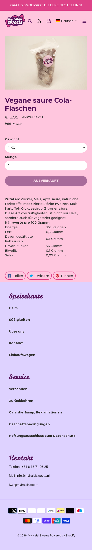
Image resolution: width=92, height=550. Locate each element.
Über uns (16, 331)
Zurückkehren (21, 401)
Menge (11, 157)
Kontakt (16, 343)
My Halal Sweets (38, 535)
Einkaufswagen (22, 355)
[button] (66, 21)
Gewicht (12, 139)
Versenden (18, 389)
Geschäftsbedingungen (29, 424)
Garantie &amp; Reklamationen (35, 412)
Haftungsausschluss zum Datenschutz (42, 436)
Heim (13, 308)
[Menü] (84, 21)
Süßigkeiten (19, 320)
